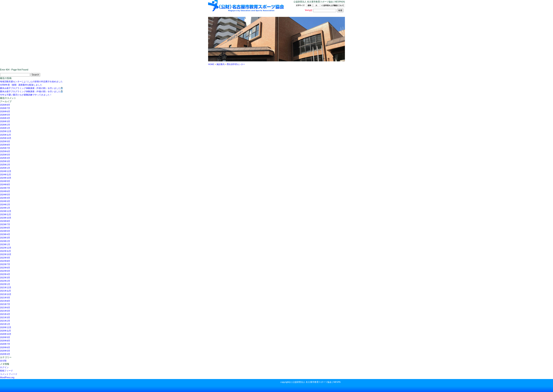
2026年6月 (5, 111)
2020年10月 (5, 334)
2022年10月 (5, 254)
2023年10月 (5, 218)
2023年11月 (5, 214)
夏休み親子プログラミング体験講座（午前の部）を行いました (30, 88)
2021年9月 (5, 297)
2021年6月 (5, 307)
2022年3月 (5, 277)
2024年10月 (5, 178)
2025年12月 (5, 131)
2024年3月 (5, 201)
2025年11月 (5, 135)
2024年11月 (5, 174)
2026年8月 (5, 105)
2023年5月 (5, 231)
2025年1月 (5, 168)
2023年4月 (5, 234)
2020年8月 (5, 340)
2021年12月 (5, 287)
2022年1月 (5, 284)
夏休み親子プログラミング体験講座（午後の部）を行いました (30, 91)
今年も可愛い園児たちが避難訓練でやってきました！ (26, 94)
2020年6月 (5, 347)
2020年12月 (5, 327)
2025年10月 (5, 138)
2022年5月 (5, 271)
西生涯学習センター (236, 64)
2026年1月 (5, 128)
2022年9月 (5, 257)
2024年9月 (5, 181)
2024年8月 (5, 184)
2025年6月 (5, 151)
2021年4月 (5, 314)
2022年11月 (5, 251)
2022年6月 (5, 267)
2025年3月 (5, 161)
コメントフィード (8, 374)
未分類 (3, 360)
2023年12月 (5, 211)
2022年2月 (5, 281)
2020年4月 (5, 354)
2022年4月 (5, 274)
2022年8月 (5, 261)
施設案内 (220, 64)
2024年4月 (5, 198)
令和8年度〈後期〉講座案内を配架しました (21, 85)
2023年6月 (5, 227)
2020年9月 (5, 337)
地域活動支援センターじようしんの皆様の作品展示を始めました (31, 81)
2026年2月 (5, 124)
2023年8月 (5, 221)
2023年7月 (5, 224)
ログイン (4, 367)
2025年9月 (5, 141)
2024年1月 (5, 208)
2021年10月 (5, 294)
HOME (211, 64)
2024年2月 (5, 204)
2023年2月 (5, 241)
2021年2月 (5, 321)
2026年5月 (5, 115)
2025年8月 (5, 144)
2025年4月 (5, 158)
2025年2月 (5, 164)
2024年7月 (5, 188)
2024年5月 (5, 194)
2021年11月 (5, 291)
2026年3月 (5, 121)
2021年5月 (5, 311)
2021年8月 (5, 301)
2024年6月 (5, 191)
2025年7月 (5, 148)
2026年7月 (5, 108)
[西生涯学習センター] (246, 8)
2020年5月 (5, 351)
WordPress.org (7, 377)
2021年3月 (5, 317)
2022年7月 (5, 264)
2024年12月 (5, 171)
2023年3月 (5, 237)
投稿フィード (6, 370)
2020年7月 (5, 344)
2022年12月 (5, 247)
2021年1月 (5, 324)
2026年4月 (5, 118)
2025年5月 (5, 154)
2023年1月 (5, 244)
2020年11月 (5, 330)
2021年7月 (5, 304)
